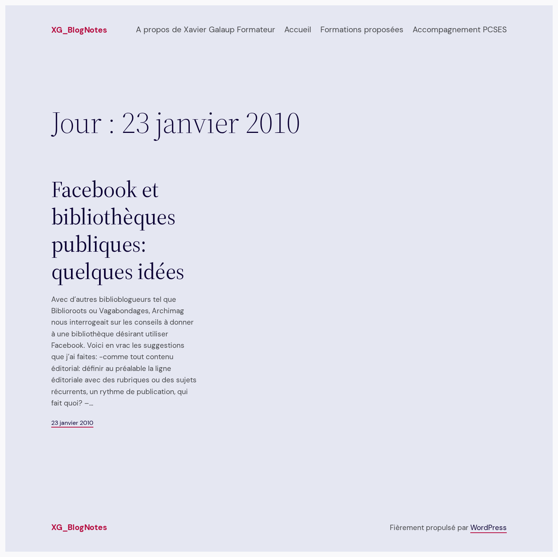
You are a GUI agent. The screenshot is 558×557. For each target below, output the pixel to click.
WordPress (488, 527)
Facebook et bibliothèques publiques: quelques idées (117, 230)
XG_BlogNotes (79, 30)
